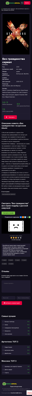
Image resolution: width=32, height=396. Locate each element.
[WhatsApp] (29, 217)
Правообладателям (16, 386)
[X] (27, 217)
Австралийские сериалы (22, 8)
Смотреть (12, 117)
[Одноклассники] (23, 217)
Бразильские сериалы (9, 8)
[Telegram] (25, 217)
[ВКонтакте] (21, 217)
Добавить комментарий (12, 303)
